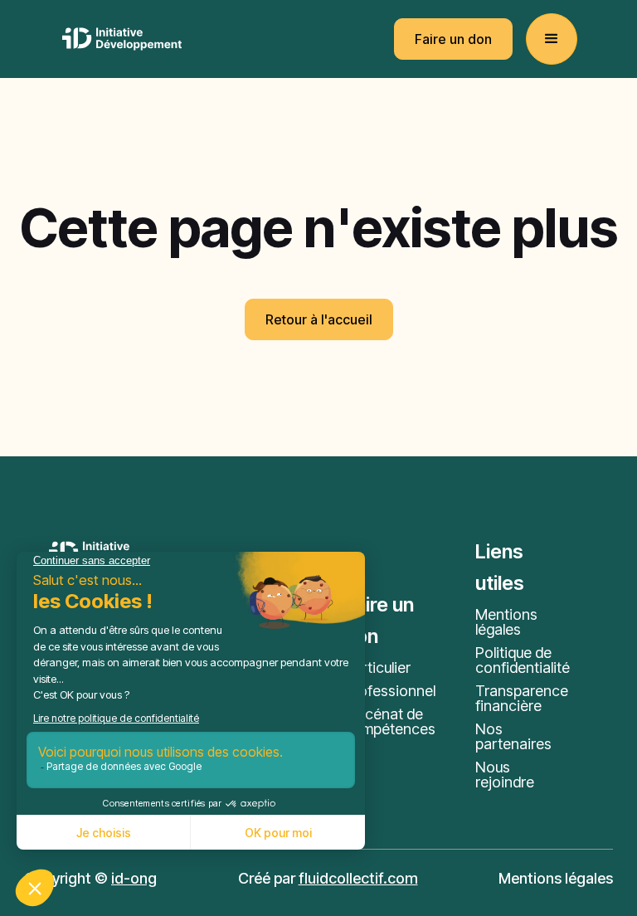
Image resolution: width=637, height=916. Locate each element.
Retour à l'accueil (318, 319)
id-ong (134, 878)
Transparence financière (521, 699)
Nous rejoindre (504, 775)
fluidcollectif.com (358, 878)
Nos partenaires (513, 737)
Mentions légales (506, 622)
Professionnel (389, 691)
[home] (122, 39)
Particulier (377, 667)
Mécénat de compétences (389, 722)
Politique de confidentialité (522, 660)
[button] (551, 39)
